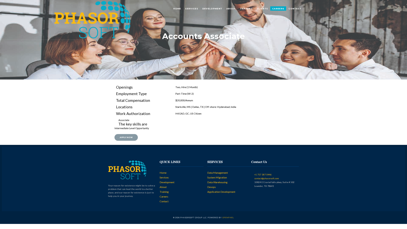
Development (167, 182)
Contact (295, 8)
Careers (278, 8)
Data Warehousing (217, 182)
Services (164, 177)
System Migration (217, 177)
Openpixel (228, 217)
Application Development (221, 191)
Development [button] (212, 8)
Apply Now (126, 137)
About (231, 8)
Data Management (217, 172)
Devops (211, 186)
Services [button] (191, 8)
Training (246, 8)
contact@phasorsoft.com (266, 178)
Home (177, 8)
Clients (262, 8)
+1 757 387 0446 (263, 174)
